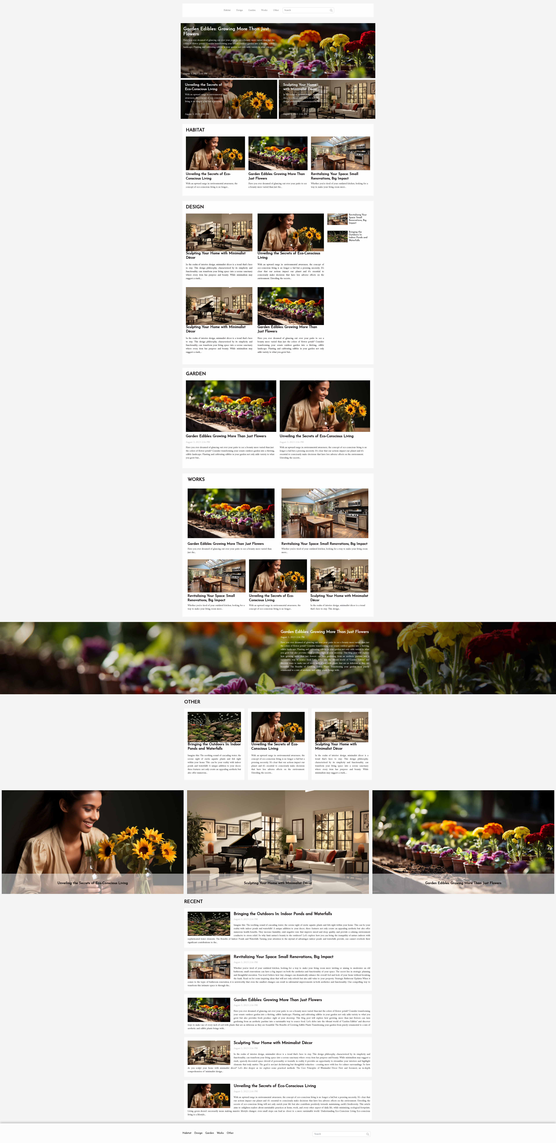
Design (239, 10)
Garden (251, 10)
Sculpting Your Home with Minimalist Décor (278, 883)
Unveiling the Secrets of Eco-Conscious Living (317, 436)
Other (276, 10)
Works (264, 10)
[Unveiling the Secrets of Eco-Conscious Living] (229, 99)
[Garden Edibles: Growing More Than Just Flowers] (278, 50)
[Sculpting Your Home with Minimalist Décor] (327, 99)
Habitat (227, 10)
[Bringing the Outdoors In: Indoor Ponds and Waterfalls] (337, 236)
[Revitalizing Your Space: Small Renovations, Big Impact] (340, 153)
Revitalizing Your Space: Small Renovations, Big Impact (324, 544)
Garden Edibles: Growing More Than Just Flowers (226, 436)
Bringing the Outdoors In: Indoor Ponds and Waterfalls (283, 914)
